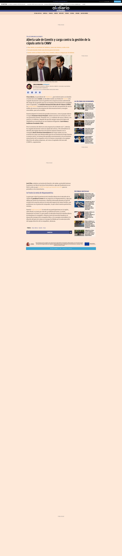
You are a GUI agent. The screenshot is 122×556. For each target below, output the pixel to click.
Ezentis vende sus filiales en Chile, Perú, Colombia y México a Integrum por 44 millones (51, 52)
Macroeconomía (84, 13)
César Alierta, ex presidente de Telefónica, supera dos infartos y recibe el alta (48, 47)
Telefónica (49, 97)
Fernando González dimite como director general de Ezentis (43, 50)
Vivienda (72, 13)
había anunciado (36, 209)
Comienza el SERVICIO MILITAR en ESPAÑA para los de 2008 (55, 4)
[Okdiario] (61, 8)
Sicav (44, 228)
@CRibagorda (46, 84)
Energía (56, 13)
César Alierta (35, 228)
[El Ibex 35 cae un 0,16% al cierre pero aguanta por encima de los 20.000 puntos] (79, 123)
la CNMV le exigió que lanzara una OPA (50, 187)
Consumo (77, 13)
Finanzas (51, 13)
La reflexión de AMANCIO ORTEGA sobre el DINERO (17, 4)
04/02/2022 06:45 (37, 89)
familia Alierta (32, 106)
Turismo (67, 13)
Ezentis (65, 99)
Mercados (61, 13)
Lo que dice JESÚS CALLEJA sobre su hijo (35, 4)
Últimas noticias (38, 13)
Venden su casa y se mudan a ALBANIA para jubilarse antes (74, 4)
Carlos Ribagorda (38, 84)
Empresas (45, 13)
